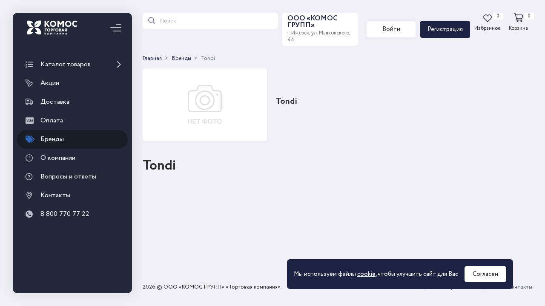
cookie (366, 274)
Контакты (520, 287)
